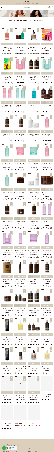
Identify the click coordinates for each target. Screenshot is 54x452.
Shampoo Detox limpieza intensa (33, 106)
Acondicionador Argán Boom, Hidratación (7, 193)
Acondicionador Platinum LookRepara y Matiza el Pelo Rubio (47, 251)
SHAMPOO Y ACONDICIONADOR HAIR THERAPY (34, 309)
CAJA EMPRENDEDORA (20, 425)
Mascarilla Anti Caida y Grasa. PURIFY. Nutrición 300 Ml (46, 396)
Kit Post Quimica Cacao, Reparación (33, 338)
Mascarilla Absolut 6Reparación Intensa (46, 309)
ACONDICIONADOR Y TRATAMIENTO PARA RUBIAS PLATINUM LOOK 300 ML (34, 193)
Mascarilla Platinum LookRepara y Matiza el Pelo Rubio (34, 251)
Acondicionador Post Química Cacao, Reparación (33, 222)
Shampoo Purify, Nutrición (47, 135)
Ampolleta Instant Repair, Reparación (20, 367)
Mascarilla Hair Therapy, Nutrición (20, 222)
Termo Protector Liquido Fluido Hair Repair (20, 280)
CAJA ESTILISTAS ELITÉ (34, 425)
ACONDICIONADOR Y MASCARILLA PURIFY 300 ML (34, 135)
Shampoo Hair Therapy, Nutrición (46, 338)
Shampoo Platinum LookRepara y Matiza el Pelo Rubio (20, 251)
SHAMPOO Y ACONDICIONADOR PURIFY (7, 106)
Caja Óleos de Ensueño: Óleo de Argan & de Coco (7, 396)
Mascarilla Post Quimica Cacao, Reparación (7, 309)
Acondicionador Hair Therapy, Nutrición (47, 280)
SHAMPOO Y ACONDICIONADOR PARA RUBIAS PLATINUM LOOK (47, 222)
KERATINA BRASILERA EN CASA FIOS (46, 48)
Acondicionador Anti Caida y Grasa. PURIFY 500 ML (47, 164)
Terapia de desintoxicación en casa (20, 48)
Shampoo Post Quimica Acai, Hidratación (7, 135)
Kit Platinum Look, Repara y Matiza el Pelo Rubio (7, 251)
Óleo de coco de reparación (33, 367)
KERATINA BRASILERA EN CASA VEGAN (7, 77)
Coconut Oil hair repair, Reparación (33, 48)
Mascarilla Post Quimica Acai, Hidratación (46, 193)
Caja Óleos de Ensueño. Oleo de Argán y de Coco (20, 396)
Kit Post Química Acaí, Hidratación (47, 106)
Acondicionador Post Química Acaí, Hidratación (7, 222)
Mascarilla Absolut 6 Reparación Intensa (20, 193)
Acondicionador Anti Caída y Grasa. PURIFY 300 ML (7, 425)
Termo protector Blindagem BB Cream (7, 338)
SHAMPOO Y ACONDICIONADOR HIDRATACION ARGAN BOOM (20, 106)
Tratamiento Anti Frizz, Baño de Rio (7, 280)
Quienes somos (32, 449)
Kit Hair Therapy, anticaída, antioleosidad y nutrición (20, 309)
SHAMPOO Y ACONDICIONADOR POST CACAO (34, 77)
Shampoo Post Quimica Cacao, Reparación (20, 135)
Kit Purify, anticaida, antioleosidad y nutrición (20, 77)
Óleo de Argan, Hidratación (20, 338)
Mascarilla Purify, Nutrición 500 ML (20, 164)
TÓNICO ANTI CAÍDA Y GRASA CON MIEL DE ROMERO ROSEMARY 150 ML (7, 48)
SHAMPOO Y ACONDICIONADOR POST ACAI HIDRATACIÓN (34, 280)
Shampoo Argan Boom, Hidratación (7, 164)
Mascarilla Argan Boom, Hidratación (33, 164)
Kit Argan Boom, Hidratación (47, 77)
